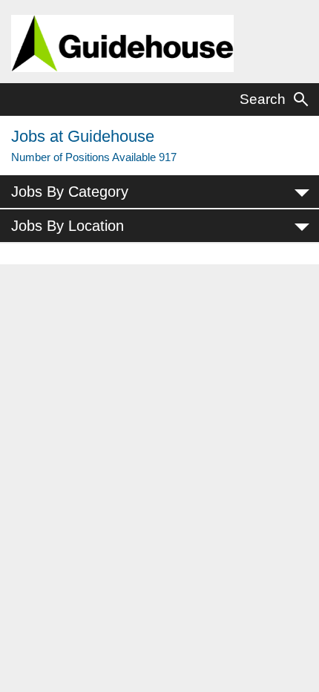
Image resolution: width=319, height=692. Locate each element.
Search (263, 99)
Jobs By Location (67, 226)
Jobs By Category (69, 191)
